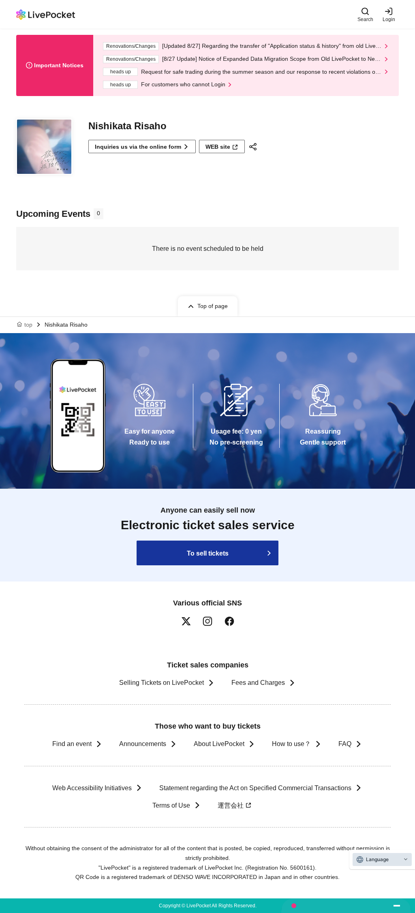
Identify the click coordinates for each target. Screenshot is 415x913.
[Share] (254, 147)
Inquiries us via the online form (138, 146)
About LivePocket (219, 743)
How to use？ (291, 743)
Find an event (72, 743)
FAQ (344, 743)
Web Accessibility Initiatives (92, 788)
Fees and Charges (258, 682)
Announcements (142, 743)
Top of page (212, 306)
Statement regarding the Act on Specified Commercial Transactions (255, 788)
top (28, 324)
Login (389, 19)
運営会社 (231, 805)
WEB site (217, 146)
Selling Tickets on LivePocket (161, 682)
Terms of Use (171, 805)
